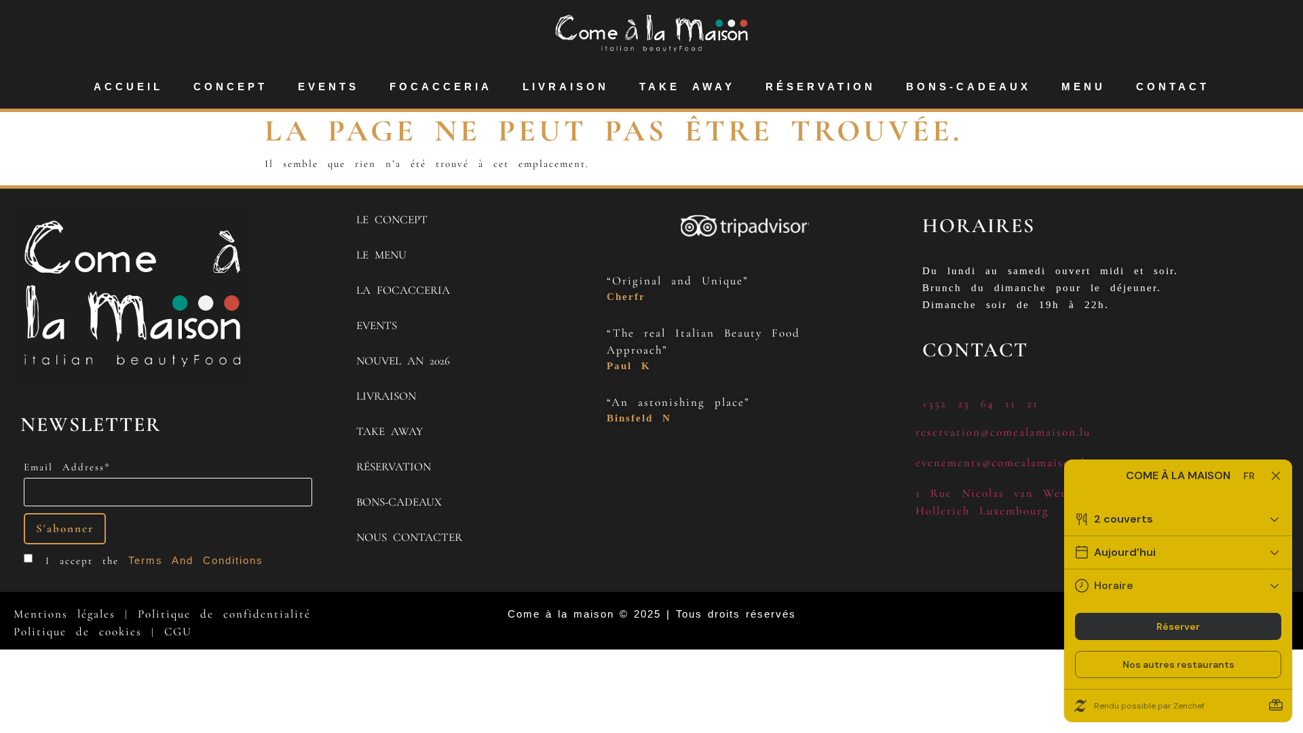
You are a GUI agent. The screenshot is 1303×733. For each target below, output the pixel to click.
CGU (178, 631)
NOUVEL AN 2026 (403, 361)
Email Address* (67, 467)
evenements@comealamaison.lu (1003, 462)
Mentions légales (64, 614)
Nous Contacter (409, 537)
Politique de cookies (78, 631)
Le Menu (381, 255)
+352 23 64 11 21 (980, 403)
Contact (1172, 86)
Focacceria (441, 86)
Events (328, 86)
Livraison (566, 86)
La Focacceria (403, 290)
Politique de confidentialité (224, 614)
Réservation (820, 86)
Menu (1083, 86)
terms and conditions (195, 560)
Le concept (392, 219)
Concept (230, 86)
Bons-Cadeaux (968, 86)
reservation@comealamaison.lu (1003, 432)
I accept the (154, 561)
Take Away (687, 86)
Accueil (128, 86)
